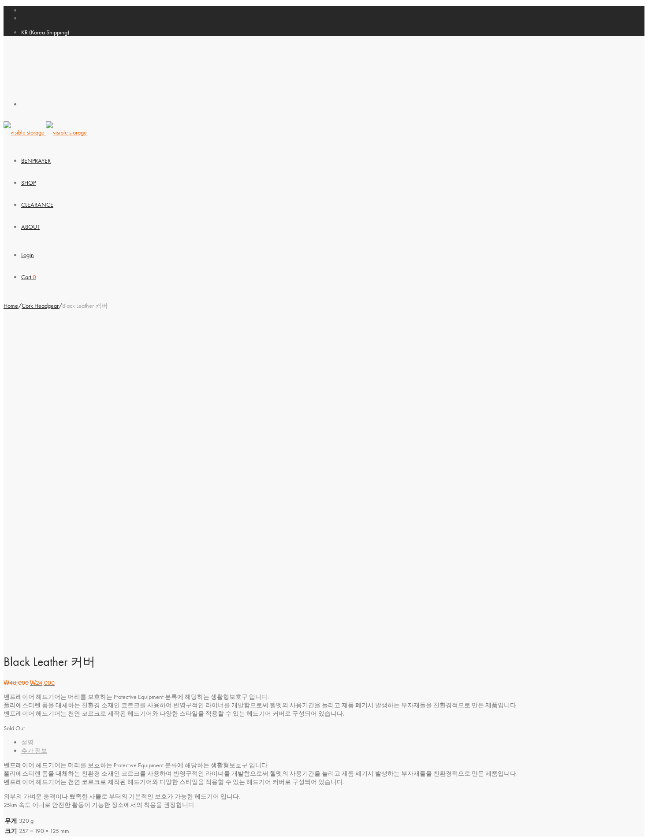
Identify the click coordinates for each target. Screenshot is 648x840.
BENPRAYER (36, 160)
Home (11, 306)
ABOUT (30, 227)
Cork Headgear (40, 306)
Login (27, 255)
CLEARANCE (37, 205)
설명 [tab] (27, 742)
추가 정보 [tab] (34, 750)
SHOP (28, 183)
